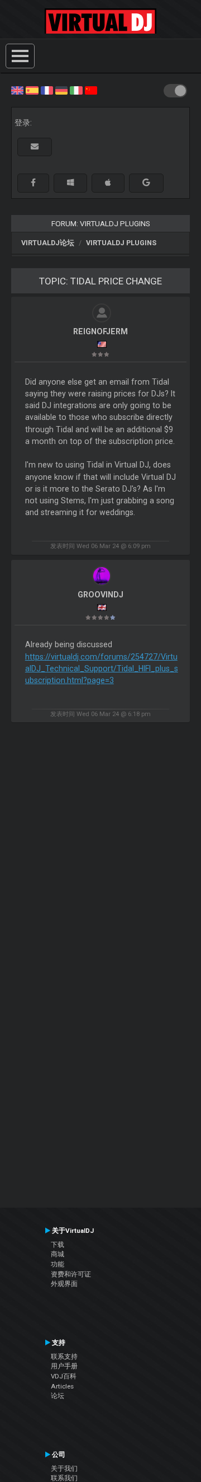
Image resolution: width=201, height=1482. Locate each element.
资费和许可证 (71, 1274)
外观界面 (64, 1284)
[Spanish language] (32, 89)
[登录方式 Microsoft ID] (70, 183)
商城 (57, 1254)
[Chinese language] (91, 89)
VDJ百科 (63, 1376)
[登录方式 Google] (146, 183)
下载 (57, 1245)
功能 (57, 1264)
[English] (17, 89)
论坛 (57, 1396)
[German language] (61, 89)
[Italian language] (76, 89)
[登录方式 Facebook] (33, 183)
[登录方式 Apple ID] (108, 183)
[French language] (47, 89)
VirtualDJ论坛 (47, 243)
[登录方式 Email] (34, 147)
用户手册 (64, 1366)
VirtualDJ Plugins (121, 243)
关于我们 (64, 1468)
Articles (62, 1386)
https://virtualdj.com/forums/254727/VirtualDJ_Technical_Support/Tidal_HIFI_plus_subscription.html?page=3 (101, 668)
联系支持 (64, 1357)
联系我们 (64, 1478)
